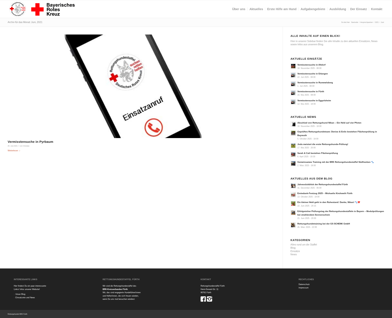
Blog (293, 248)
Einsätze (295, 251)
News (293, 254)
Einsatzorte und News (25, 297)
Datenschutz (304, 284)
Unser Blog (20, 294)
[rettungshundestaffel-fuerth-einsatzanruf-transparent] (141, 86)
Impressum (304, 288)
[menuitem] (238, 9)
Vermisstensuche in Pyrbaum (30, 141)
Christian (26, 146)
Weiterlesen (13, 150)
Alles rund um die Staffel (303, 244)
